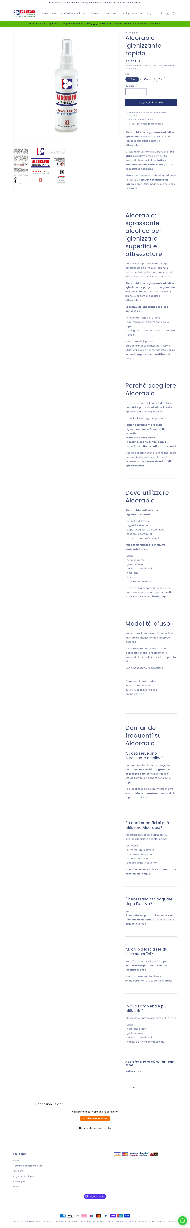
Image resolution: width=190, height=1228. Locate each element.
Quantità (129, 85)
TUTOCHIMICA (27, 1221)
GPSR (16, 1186)
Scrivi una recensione (95, 1118)
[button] (161, 13)
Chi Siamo (19, 1170)
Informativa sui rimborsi (92, 1221)
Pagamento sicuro (23, 1176)
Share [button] (131, 1087)
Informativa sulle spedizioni (152, 1221)
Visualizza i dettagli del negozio (146, 123)
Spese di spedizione (152, 65)
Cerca (16, 1160)
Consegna (19, 1181)
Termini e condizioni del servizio (121, 1221)
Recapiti (172, 1221)
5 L (160, 79)
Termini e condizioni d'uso (28, 1165)
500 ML (148, 79)
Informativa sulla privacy (67, 1221)
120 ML (132, 79)
